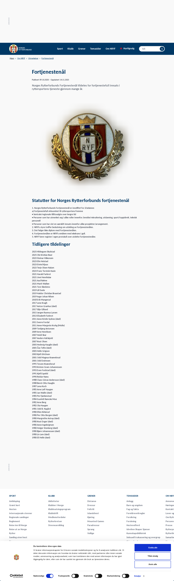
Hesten (12, 509)
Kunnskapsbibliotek (136, 533)
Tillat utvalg (153, 556)
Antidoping (14, 501)
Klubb (70, 48)
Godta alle (152, 548)
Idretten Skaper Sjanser (138, 529)
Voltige (90, 533)
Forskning (131, 521)
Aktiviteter (53, 501)
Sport (60, 48)
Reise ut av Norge (18, 529)
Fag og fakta (132, 509)
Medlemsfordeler (57, 517)
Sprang (90, 529)
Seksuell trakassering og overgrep (143, 537)
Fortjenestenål (48, 58)
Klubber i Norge (56, 505)
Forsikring (131, 517)
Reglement (14, 521)
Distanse (91, 501)
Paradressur (93, 525)
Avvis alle (153, 564)
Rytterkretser (55, 521)
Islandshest (93, 513)
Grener (81, 48)
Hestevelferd (133, 525)
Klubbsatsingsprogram (59, 509)
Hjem (12, 58)
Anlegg (129, 501)
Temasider (95, 48)
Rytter (12, 533)
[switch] (75, 576)
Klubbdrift (53, 513)
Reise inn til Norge (18, 525)
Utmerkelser (33, 58)
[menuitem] (27, 496)
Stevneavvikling (56, 525)
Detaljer (137, 576)
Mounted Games (95, 521)
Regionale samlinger (19, 517)
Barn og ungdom (134, 505)
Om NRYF (110, 48)
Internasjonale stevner (20, 513)
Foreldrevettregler (135, 513)
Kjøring (90, 517)
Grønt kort (14, 505)
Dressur (91, 505)
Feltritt (90, 509)
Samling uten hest (18, 537)
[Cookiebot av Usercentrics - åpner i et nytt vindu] (16, 576)
